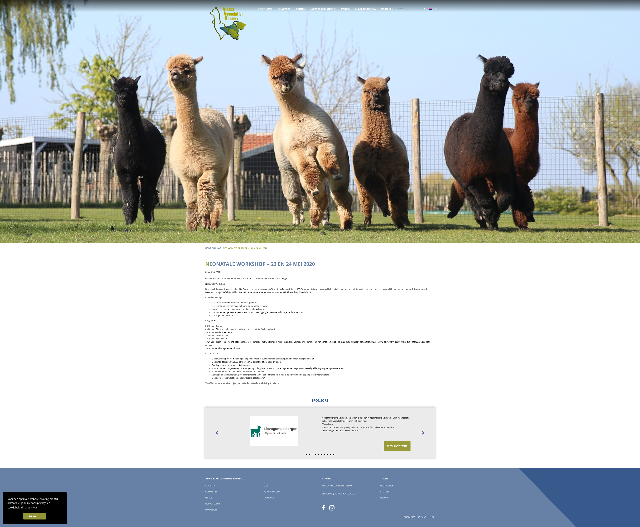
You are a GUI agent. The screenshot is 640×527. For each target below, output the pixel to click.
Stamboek (269, 497)
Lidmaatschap (212, 503)
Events (345, 9)
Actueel (301, 9)
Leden (267, 485)
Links (431, 517)
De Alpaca (284, 9)
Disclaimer (409, 517)
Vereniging (265, 9)
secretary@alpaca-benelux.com (339, 493)
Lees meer (30, 507)
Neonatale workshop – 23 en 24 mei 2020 (245, 248)
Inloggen (387, 9)
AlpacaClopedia (365, 9)
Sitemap (422, 517)
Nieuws (217, 248)
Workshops (211, 509)
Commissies (211, 491)
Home (208, 248)
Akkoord (34, 516)
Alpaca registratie (323, 9)
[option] (320, 433)
